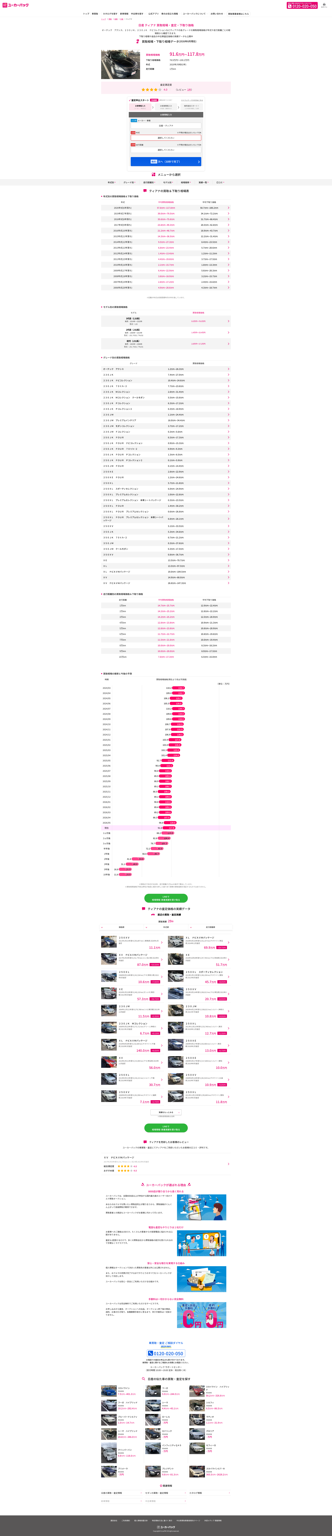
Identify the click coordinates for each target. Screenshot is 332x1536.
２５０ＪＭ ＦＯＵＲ (113, 465)
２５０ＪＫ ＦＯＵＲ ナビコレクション (123, 443)
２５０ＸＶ (108, 526)
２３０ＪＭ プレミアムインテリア (119, 420)
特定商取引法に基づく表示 (162, 1520)
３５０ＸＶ (108, 554)
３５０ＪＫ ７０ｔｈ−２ (115, 537)
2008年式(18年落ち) (122, 276)
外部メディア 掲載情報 (213, 1520)
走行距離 (139, 144)
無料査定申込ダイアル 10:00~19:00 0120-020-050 (302, 5)
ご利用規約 (126, 1520)
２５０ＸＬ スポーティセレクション (120, 488)
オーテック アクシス (113, 368)
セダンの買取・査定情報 (156, 1492)
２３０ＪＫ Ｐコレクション (116, 403)
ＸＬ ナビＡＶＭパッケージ (116, 571)
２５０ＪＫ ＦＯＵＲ (113, 437)
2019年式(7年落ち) (123, 213)
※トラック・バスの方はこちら (192, 100)
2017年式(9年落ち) (123, 224)
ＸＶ (105, 577)
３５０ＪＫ (108, 531)
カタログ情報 (195, 1492)
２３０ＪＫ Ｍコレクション (116, 391)
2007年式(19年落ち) (122, 281)
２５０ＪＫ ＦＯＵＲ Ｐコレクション (121, 454)
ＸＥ (105, 560)
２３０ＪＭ (108, 414)
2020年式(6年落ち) (123, 207)
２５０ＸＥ (108, 471)
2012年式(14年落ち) (122, 253)
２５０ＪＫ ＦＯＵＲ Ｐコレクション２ (123, 460)
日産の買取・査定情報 (111, 1492)
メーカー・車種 (144, 120)
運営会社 (113, 1520)
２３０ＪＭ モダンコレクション (118, 426)
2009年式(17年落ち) (122, 270)
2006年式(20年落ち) (122, 287)
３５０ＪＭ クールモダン (115, 548)
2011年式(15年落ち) (122, 259)
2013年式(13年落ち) (122, 247)
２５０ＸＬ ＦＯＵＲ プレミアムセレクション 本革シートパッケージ (133, 519)
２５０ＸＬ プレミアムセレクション (120, 494)
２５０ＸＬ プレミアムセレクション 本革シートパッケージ (132, 500)
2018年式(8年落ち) (123, 219)
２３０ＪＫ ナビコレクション (117, 380)
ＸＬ (105, 565)
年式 (138, 132)
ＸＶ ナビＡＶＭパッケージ (116, 583)
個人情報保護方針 (141, 1520)
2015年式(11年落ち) (122, 236)
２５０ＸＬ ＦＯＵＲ (113, 505)
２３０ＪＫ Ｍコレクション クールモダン (124, 397)
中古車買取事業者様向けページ (188, 1520)
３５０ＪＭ (108, 543)
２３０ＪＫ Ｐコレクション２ (117, 408)
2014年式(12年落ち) (122, 241)
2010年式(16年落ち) (122, 264)
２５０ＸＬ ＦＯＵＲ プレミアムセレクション (126, 511)
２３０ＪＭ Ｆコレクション (116, 431)
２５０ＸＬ (108, 483)
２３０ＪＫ (108, 374)
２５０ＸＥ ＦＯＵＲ (113, 477)
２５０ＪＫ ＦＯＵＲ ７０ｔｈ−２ (120, 448)
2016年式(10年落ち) (122, 230)
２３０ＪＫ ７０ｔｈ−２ (115, 386)
